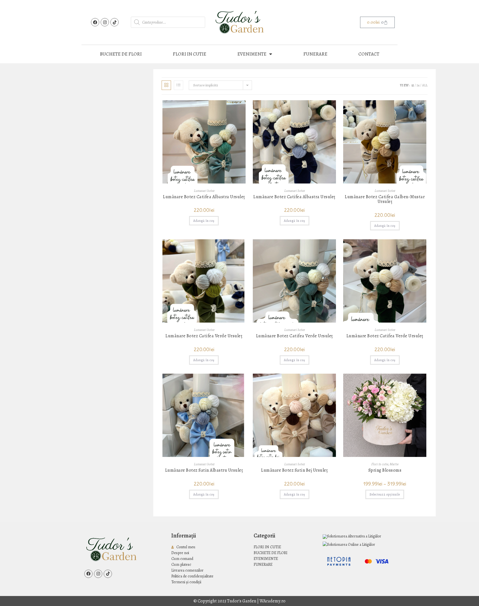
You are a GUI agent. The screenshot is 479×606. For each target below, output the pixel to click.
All (424, 85)
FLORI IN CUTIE (189, 54)
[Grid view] (166, 85)
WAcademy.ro (272, 601)
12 (412, 85)
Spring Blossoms (385, 470)
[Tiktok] (114, 22)
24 (418, 85)
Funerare (315, 54)
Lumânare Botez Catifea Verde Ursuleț (203, 336)
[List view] (178, 85)
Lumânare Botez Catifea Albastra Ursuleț (204, 197)
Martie (393, 464)
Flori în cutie (379, 464)
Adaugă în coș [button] (204, 220)
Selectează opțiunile (385, 494)
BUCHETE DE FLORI (121, 54)
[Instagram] (105, 22)
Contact (368, 54)
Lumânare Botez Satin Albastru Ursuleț (204, 470)
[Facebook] (95, 22)
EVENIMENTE (251, 54)
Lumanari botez (204, 190)
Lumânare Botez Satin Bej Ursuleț (294, 470)
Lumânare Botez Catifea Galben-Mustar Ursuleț (385, 199)
